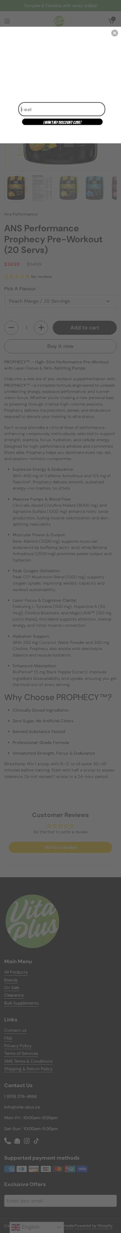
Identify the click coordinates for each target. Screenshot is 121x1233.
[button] (114, 33)
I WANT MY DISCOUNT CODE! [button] (62, 122)
